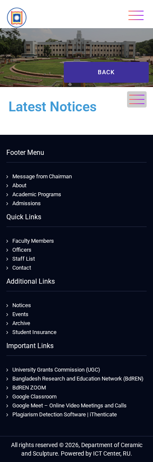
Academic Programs (36, 194)
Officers (21, 250)
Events (20, 314)
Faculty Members (33, 241)
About (19, 185)
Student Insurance (34, 332)
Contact (21, 267)
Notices (21, 305)
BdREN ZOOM (29, 387)
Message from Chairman (42, 176)
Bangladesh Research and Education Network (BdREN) (78, 378)
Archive (21, 323)
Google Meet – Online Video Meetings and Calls (69, 405)
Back (106, 72)
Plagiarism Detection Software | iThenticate (64, 414)
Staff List (23, 259)
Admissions (26, 203)
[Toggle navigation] (136, 15)
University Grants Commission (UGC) (56, 369)
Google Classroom (34, 396)
